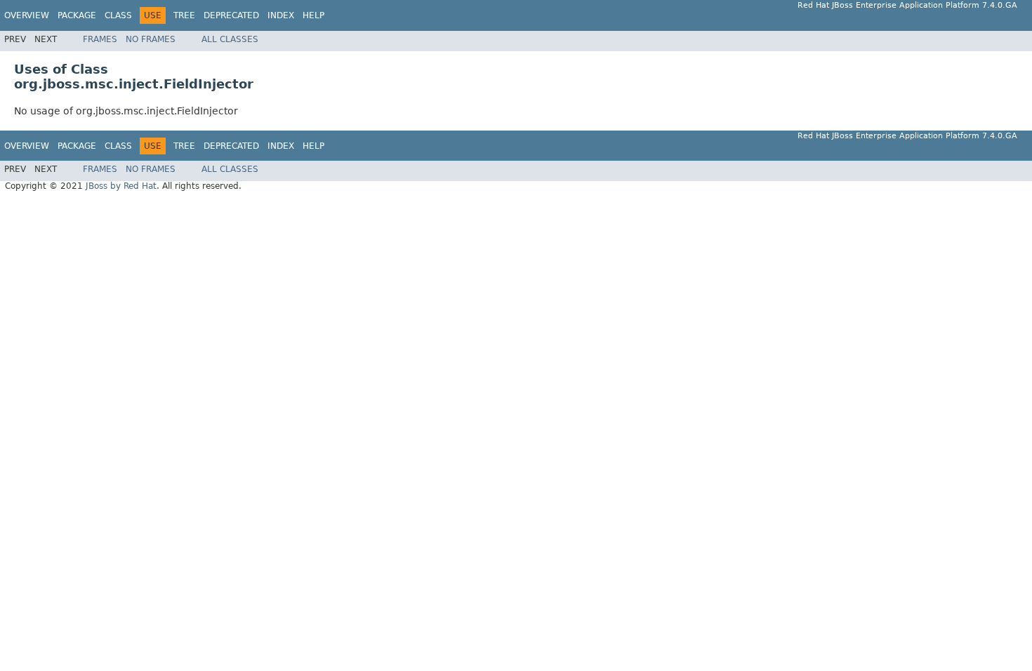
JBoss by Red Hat (121, 186)
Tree (184, 15)
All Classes (229, 39)
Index (280, 15)
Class (118, 15)
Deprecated (231, 15)
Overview (26, 15)
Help (313, 15)
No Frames (151, 39)
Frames (100, 39)
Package (77, 15)
